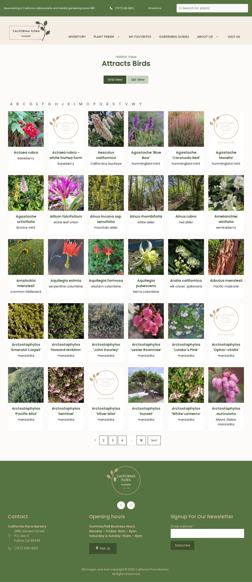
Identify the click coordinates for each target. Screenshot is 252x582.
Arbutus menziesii (226, 280)
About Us (205, 36)
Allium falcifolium (66, 216)
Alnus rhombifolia (146, 216)
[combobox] (212, 8)
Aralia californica (186, 280)
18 (141, 440)
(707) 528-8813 (124, 8)
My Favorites (140, 36)
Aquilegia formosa (106, 280)
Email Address (183, 526)
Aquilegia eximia (65, 280)
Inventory (77, 36)
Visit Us (234, 36)
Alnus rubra (185, 216)
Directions (154, 8)
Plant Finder (104, 36)
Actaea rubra (26, 152)
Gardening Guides (174, 36)
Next (154, 440)
